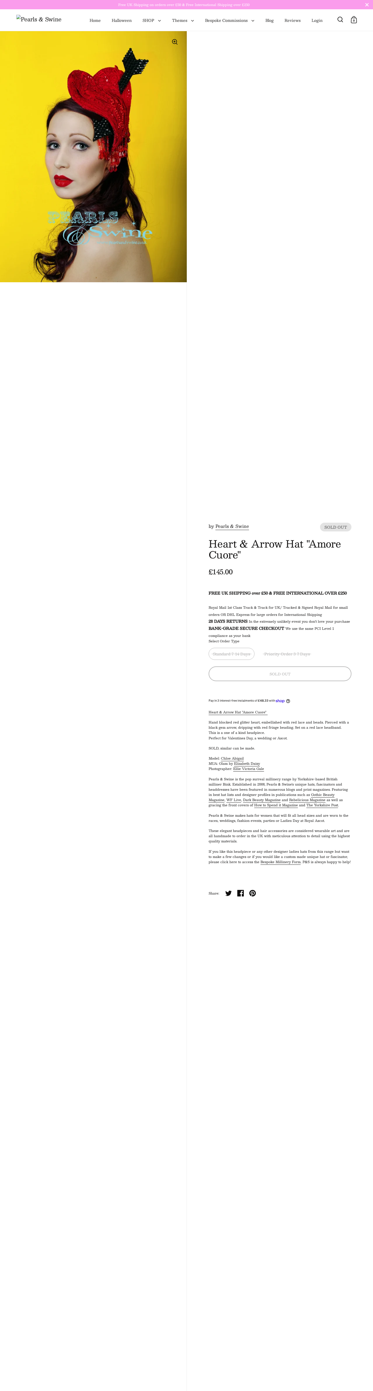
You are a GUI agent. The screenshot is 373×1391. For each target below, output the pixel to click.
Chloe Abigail (232, 758)
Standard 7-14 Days (231, 654)
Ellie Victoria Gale (248, 768)
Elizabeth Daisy (247, 763)
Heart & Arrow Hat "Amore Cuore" (238, 712)
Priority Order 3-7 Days (287, 654)
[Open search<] (340, 19)
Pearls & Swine (232, 526)
